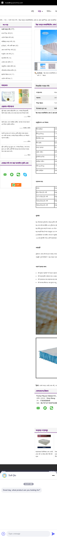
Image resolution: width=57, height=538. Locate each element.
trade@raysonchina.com (14, 3)
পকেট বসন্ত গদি (12, 20)
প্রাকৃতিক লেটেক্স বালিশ (7, 66)
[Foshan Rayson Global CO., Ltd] (14, 10)
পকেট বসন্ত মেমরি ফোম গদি (47, 385)
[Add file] (3, 534)
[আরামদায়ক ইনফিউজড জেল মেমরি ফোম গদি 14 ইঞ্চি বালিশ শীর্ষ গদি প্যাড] (44, 441)
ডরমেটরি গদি (4, 58)
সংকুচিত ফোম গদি (6, 54)
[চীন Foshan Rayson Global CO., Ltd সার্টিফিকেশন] (8, 96)
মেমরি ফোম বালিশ (6, 62)
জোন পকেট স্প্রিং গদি (7, 50)
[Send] (53, 534)
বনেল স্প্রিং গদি (5, 33)
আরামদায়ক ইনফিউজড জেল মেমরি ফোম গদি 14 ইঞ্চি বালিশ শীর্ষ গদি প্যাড (44, 454)
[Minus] (53, 475)
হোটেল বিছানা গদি (5, 37)
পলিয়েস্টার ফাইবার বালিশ (7, 70)
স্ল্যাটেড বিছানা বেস (6, 74)
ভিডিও (49, 11)
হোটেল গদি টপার (5, 78)
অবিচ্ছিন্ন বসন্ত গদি (6, 41)
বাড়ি (32, 11)
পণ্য (39, 11)
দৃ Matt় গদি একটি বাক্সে (8, 46)
